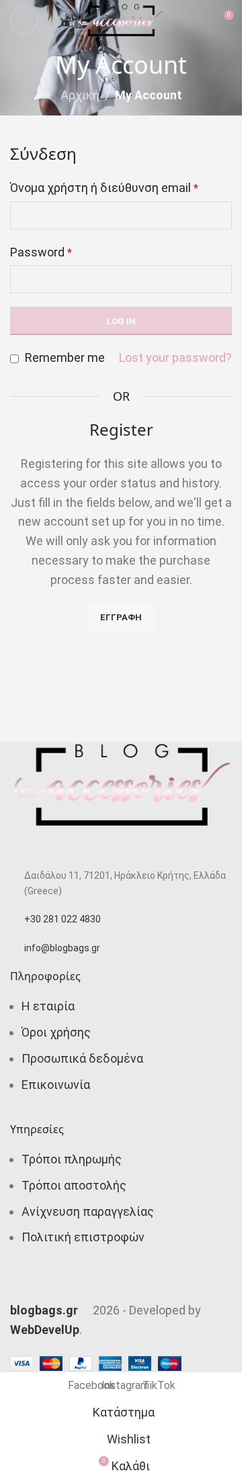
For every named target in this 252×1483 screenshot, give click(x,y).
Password (41, 252)
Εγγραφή (121, 617)
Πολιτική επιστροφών (83, 1237)
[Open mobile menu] (24, 20)
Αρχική (79, 95)
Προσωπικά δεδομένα (82, 1058)
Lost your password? (175, 357)
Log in (121, 321)
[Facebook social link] (87, 1287)
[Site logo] (121, 19)
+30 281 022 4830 (62, 919)
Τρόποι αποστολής (74, 1185)
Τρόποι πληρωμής (72, 1159)
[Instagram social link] (121, 1287)
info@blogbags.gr (62, 948)
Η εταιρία (48, 1006)
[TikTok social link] (154, 1287)
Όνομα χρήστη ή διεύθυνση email (104, 188)
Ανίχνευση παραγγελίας (88, 1211)
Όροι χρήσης (56, 1032)
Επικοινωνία (56, 1085)
